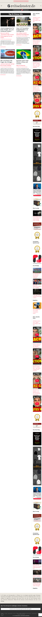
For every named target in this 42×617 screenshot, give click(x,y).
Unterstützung (10, 613)
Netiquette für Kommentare (26, 613)
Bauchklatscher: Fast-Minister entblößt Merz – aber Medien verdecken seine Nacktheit (37, 65)
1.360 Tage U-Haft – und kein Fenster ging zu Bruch (37, 296)
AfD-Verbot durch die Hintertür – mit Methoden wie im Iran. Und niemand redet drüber (37, 89)
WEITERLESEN (3, 46)
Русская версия (34, 613)
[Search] (40, 6)
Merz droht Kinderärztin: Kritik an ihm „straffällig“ (37, 286)
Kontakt (20, 613)
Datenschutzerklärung (21, 614)
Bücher (17, 613)
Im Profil (6, 613)
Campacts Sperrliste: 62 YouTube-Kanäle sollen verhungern (37, 584)
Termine (14, 613)
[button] (1, 6)
